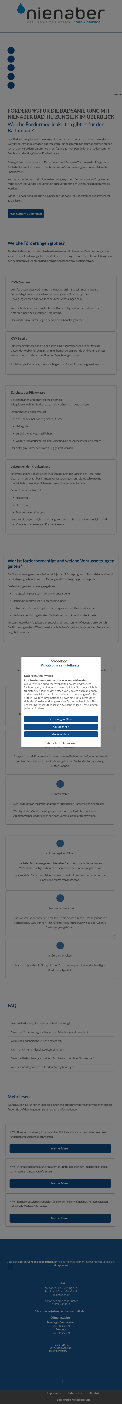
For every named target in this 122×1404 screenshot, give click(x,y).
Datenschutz (53, 743)
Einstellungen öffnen (61, 719)
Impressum (70, 743)
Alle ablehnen (61, 726)
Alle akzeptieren (61, 734)
